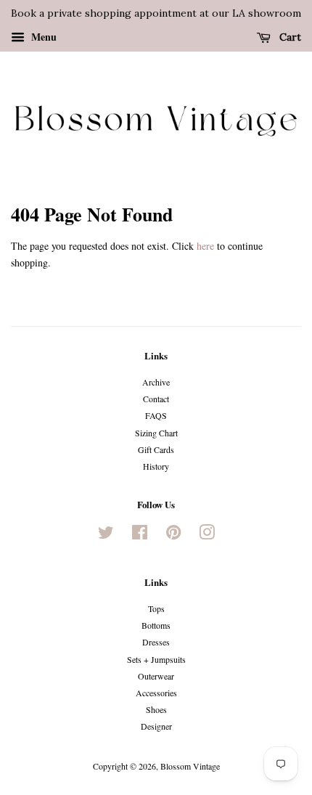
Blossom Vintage (190, 766)
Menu (42, 36)
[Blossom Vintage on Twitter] (106, 535)
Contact (156, 398)
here (205, 246)
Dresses (156, 642)
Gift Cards (156, 449)
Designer (156, 726)
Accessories (156, 692)
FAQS (156, 415)
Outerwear (156, 676)
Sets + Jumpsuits (156, 659)
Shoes (156, 709)
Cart (288, 37)
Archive (156, 382)
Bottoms (156, 625)
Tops (156, 608)
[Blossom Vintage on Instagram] (207, 535)
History (156, 466)
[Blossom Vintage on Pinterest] (173, 535)
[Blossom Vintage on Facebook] (139, 535)
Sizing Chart (156, 433)
